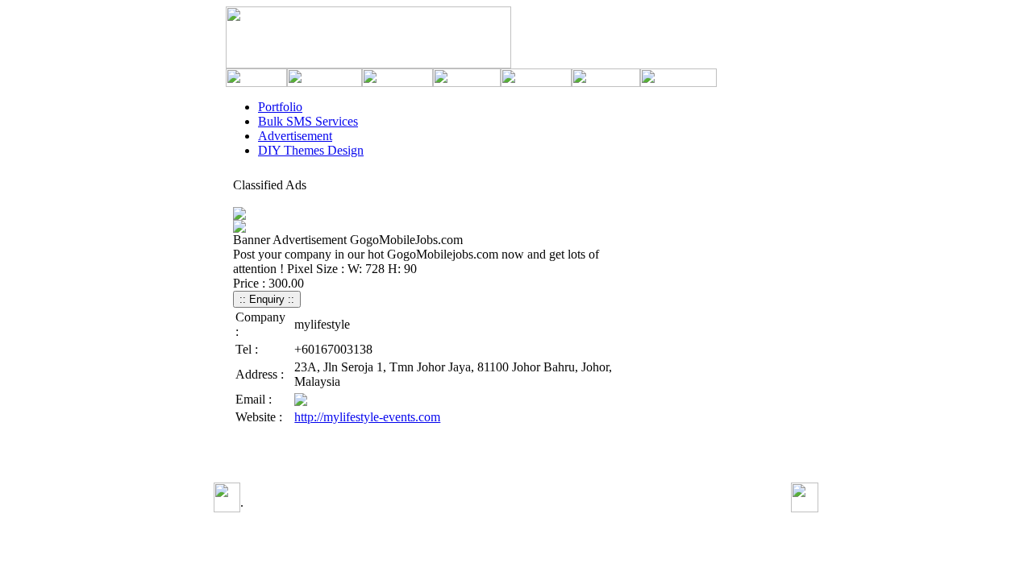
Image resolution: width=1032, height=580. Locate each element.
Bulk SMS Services (308, 121)
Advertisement (295, 136)
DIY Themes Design (311, 150)
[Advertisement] (437, 458)
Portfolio (280, 107)
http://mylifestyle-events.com (367, 417)
